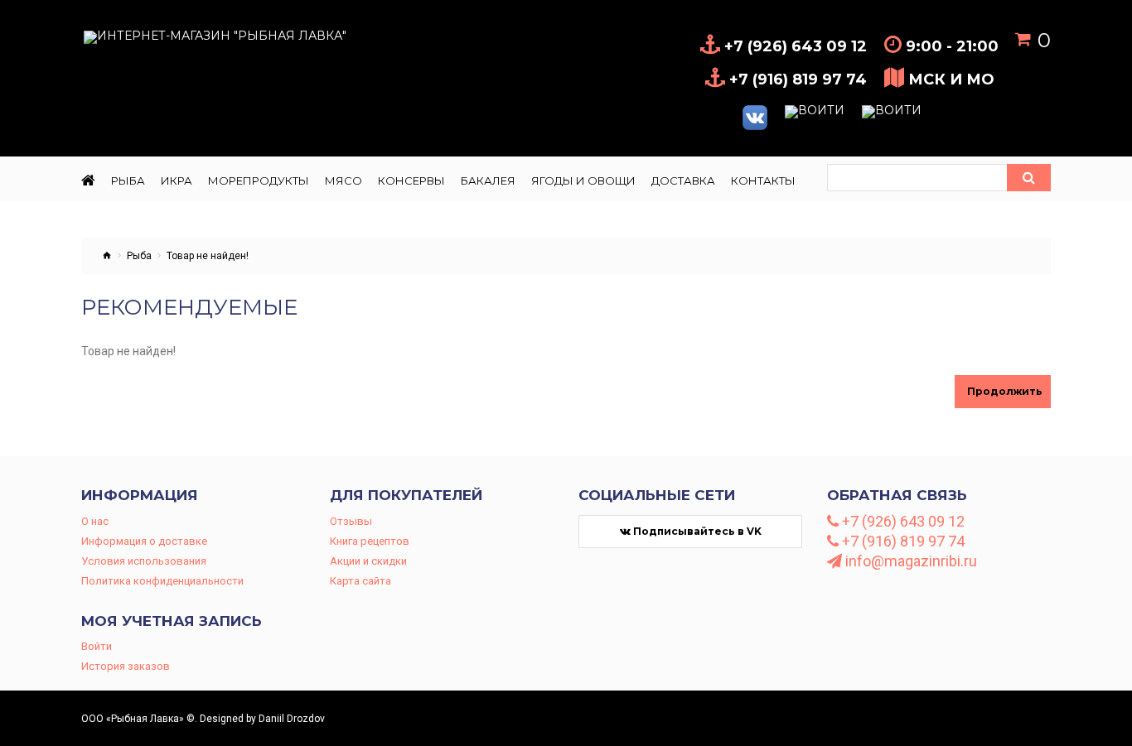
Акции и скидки (368, 561)
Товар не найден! (208, 256)
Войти (96, 646)
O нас (95, 521)
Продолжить (1005, 391)
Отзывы (351, 521)
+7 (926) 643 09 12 (902, 521)
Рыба (139, 256)
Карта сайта (360, 581)
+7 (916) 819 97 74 (902, 541)
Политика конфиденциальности (162, 581)
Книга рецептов (369, 541)
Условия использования (143, 561)
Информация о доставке (144, 541)
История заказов (125, 666)
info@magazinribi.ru (909, 561)
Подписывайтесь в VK (696, 531)
